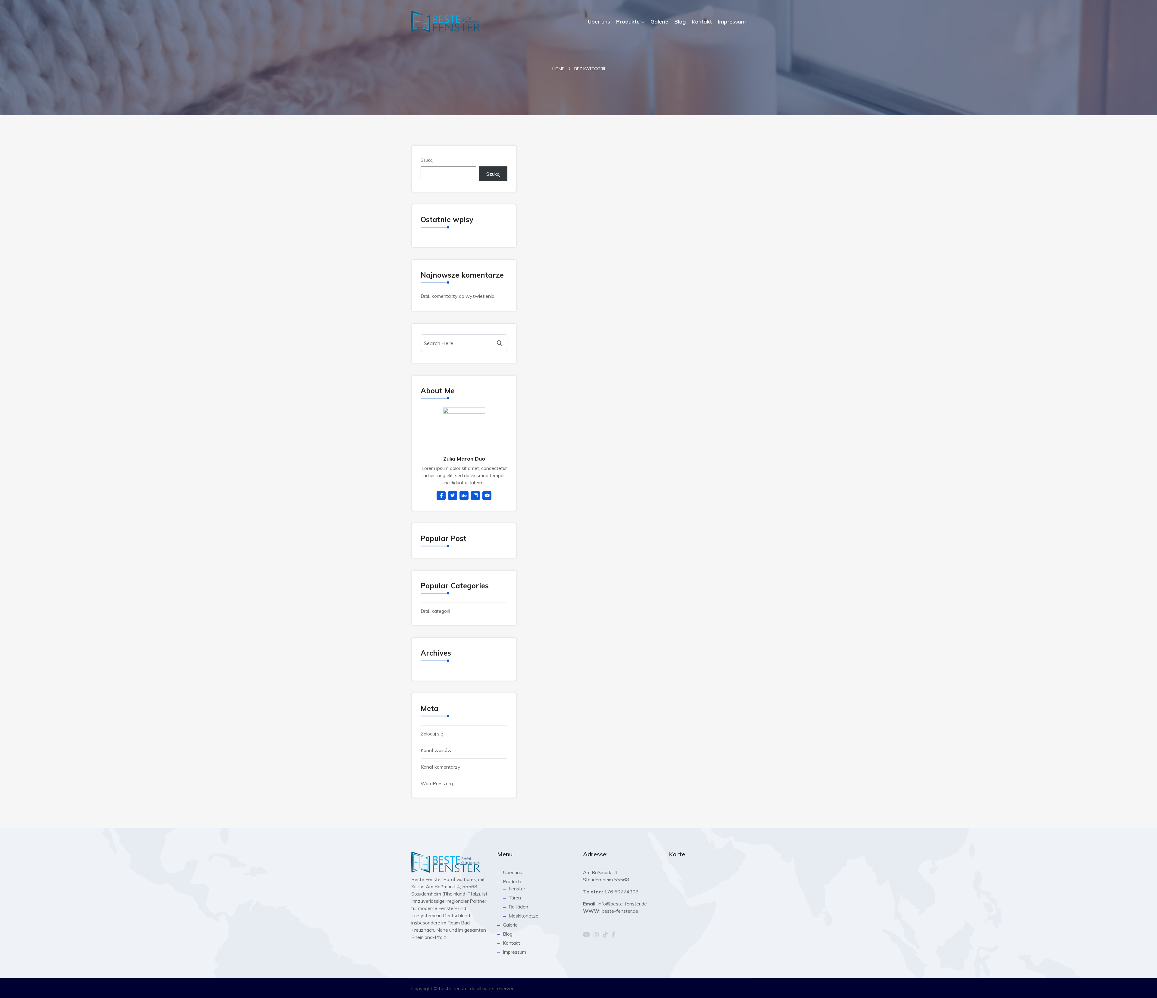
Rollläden (518, 907)
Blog (680, 21)
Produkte (628, 21)
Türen (515, 898)
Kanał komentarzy (440, 767)
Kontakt (702, 21)
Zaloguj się (432, 734)
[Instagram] (596, 935)
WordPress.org (437, 783)
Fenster (517, 889)
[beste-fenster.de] (445, 21)
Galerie (659, 21)
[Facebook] (614, 935)
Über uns (599, 21)
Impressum (732, 21)
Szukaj (427, 160)
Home (558, 68)
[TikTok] (605, 935)
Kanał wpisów (436, 750)
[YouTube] (586, 935)
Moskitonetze (523, 916)
